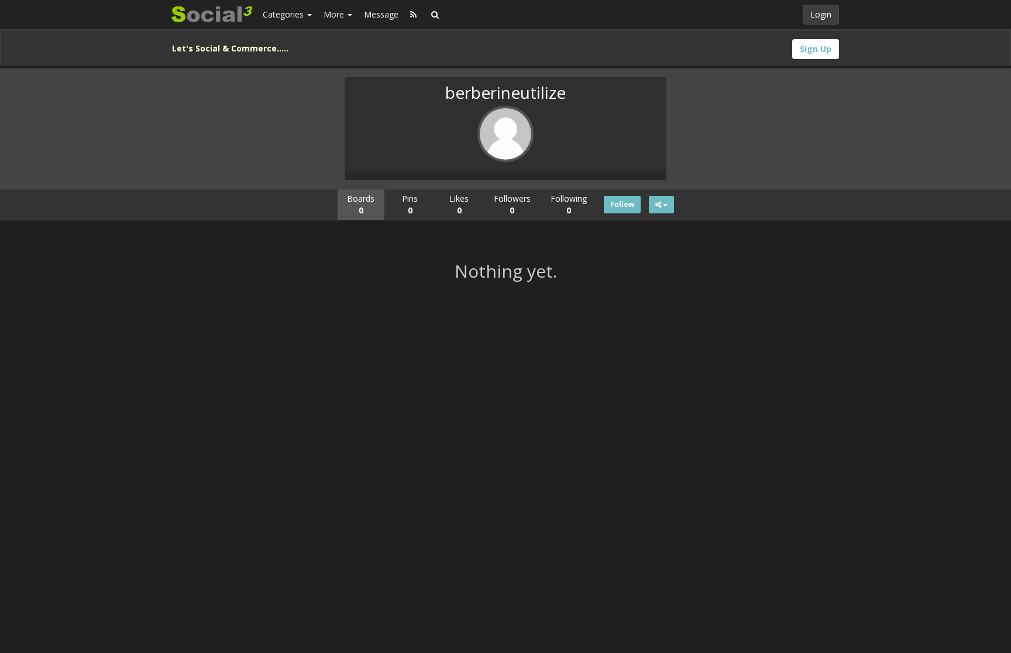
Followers (512, 204)
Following (569, 204)
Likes (459, 204)
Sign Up (815, 48)
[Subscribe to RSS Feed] (413, 14)
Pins (410, 204)
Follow (622, 204)
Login (820, 14)
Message (381, 14)
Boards (360, 204)
